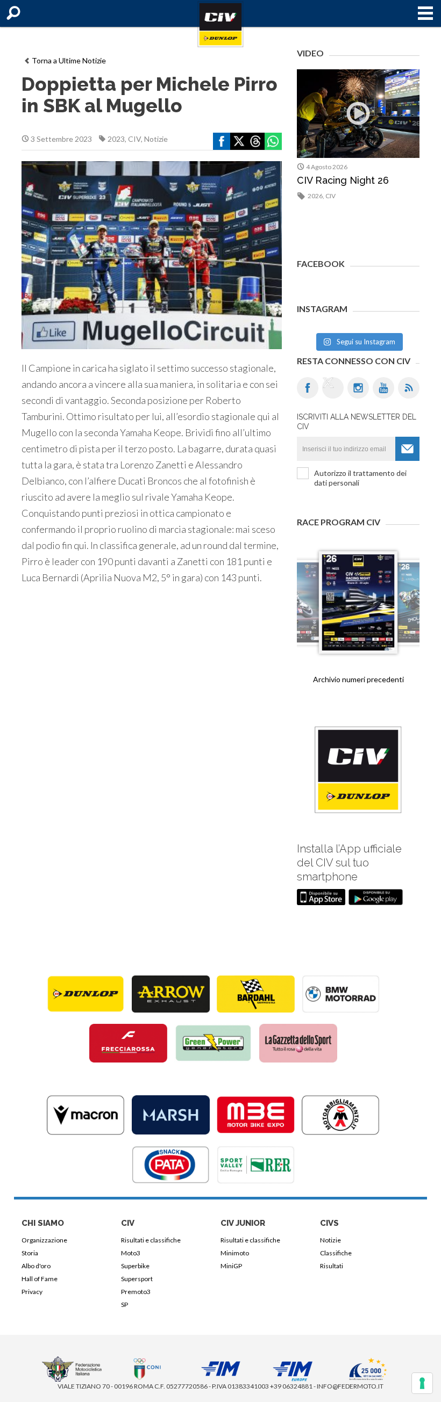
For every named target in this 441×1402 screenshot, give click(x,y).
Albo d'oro (36, 1266)
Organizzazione (44, 1240)
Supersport (137, 1279)
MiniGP (231, 1266)
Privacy (32, 1292)
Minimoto (234, 1253)
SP (124, 1304)
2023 (116, 138)
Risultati (331, 1266)
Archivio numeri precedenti (358, 679)
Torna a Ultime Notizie (69, 60)
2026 (315, 196)
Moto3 (130, 1253)
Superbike (135, 1266)
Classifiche (336, 1253)
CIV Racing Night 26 (343, 180)
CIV (134, 138)
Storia (30, 1253)
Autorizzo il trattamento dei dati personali (360, 477)
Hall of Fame (40, 1279)
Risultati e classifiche (151, 1240)
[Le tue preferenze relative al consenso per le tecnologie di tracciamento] (422, 1383)
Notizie (156, 138)
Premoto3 (136, 1292)
